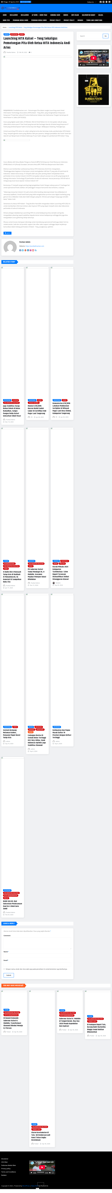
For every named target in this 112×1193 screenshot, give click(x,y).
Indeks (65, 15)
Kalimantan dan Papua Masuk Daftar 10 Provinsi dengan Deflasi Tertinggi (62, 734)
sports (8, 233)
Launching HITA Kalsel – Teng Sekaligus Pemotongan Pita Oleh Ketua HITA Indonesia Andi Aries (38, 27)
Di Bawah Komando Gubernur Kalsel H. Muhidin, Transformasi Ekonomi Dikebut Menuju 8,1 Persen (13, 1023)
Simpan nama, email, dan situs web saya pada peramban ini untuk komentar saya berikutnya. (36, 969)
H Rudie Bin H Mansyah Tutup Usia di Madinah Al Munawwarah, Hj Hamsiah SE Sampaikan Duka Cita (12, 576)
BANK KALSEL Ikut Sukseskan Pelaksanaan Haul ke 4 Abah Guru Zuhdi (12, 905)
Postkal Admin (11, 52)
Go (106, 36)
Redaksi (80, 20)
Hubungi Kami (55, 15)
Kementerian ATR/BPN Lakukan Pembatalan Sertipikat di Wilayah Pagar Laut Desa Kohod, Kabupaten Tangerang (62, 408)
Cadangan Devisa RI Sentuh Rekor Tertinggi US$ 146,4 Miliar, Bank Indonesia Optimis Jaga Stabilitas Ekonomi (37, 740)
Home (5, 15)
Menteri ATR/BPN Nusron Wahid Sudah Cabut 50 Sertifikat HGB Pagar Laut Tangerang (37, 410)
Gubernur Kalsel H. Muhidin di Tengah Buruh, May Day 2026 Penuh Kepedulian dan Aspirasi (69, 1022)
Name (6, 952)
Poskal (9, 1032)
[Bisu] (104, 65)
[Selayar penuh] (106, 65)
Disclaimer (14, 15)
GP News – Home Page (39, 15)
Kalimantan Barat (88, 15)
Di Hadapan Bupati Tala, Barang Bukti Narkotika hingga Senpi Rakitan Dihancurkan (96, 1028)
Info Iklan (75, 15)
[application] (93, 58)
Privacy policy (69, 20)
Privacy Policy (55, 20)
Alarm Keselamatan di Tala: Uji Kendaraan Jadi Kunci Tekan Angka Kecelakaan (40, 1136)
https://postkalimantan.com (35, 246)
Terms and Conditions (94, 20)
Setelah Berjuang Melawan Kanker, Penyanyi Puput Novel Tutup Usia (11, 734)
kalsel (100, 15)
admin (8, 741)
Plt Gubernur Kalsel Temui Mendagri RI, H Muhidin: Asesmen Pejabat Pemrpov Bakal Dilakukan (37, 574)
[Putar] (80, 65)
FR (31, 417)
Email (6, 960)
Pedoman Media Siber (20, 20)
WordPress (26, 1186)
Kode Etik (6, 20)
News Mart (34, 1186)
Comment (7, 936)
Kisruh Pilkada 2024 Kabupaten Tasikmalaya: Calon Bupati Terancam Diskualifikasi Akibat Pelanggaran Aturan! (61, 573)
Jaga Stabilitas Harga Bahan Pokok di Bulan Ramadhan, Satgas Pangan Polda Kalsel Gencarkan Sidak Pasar (12, 411)
